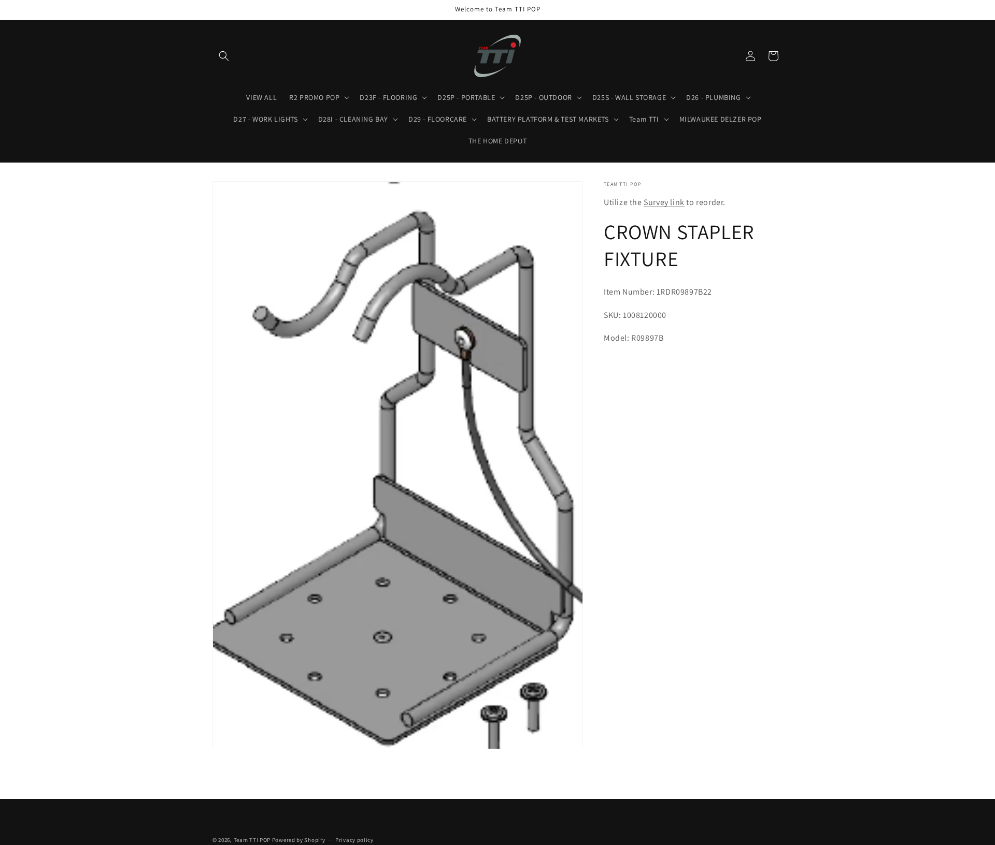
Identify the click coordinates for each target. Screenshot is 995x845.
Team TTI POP (252, 839)
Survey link (664, 202)
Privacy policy (354, 839)
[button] (223, 56)
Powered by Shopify (298, 839)
